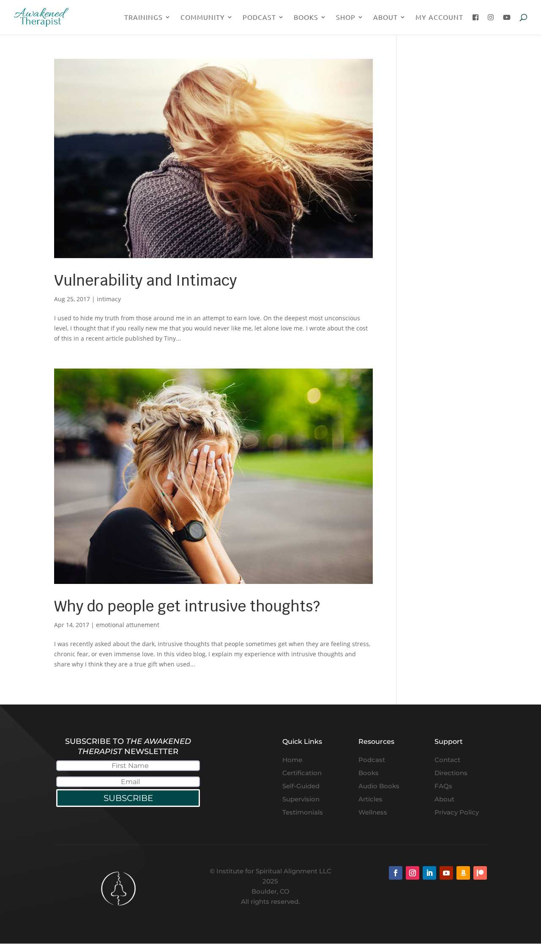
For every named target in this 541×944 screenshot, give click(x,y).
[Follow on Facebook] (395, 873)
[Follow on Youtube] (446, 873)
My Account (439, 17)
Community (202, 17)
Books (306, 17)
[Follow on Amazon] (463, 873)
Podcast (259, 17)
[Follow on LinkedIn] (429, 873)
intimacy (109, 299)
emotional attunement (127, 625)
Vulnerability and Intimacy (145, 280)
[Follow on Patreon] (480, 873)
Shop (345, 17)
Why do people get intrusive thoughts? (187, 606)
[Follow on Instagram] (412, 873)
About (385, 17)
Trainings (143, 17)
